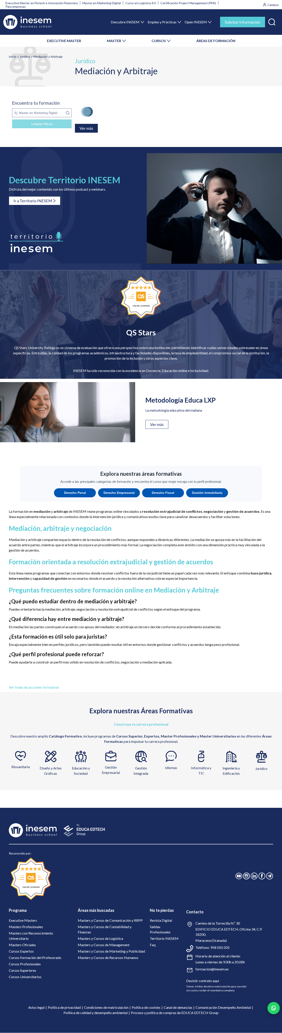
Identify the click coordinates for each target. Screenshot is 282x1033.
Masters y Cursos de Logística (100, 938)
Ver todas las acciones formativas (34, 687)
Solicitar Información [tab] (242, 22)
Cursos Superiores (22, 970)
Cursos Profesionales (25, 964)
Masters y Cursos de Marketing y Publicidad (111, 951)
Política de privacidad (64, 1007)
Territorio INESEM (164, 938)
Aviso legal (36, 1007)
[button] (271, 21)
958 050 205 (220, 947)
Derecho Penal (75, 492)
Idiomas (171, 767)
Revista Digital (161, 920)
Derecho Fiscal (163, 492)
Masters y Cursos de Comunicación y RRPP (110, 920)
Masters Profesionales (26, 927)
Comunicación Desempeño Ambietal (223, 1007)
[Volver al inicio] (27, 22)
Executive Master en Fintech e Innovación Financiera (42, 3)
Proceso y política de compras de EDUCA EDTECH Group (175, 1013)
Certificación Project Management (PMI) (188, 3)
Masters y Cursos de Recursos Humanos (108, 957)
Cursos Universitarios (25, 977)
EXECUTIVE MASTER (64, 41)
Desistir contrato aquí (202, 981)
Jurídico (25, 56)
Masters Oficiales (22, 945)
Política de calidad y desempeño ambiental (95, 1013)
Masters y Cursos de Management (104, 945)
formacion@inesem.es (212, 969)
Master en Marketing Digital (101, 3)
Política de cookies (146, 1007)
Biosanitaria (20, 767)
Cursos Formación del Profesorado (35, 957)
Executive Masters (23, 920)
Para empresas (16, 6)
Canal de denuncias (178, 1007)
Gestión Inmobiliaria (207, 492)
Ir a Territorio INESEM (32, 200)
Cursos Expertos (21, 951)
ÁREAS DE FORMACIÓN (215, 41)
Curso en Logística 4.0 (140, 3)
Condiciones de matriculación (106, 1007)
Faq (153, 945)
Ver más (157, 424)
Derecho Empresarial (119, 492)
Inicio (12, 56)
